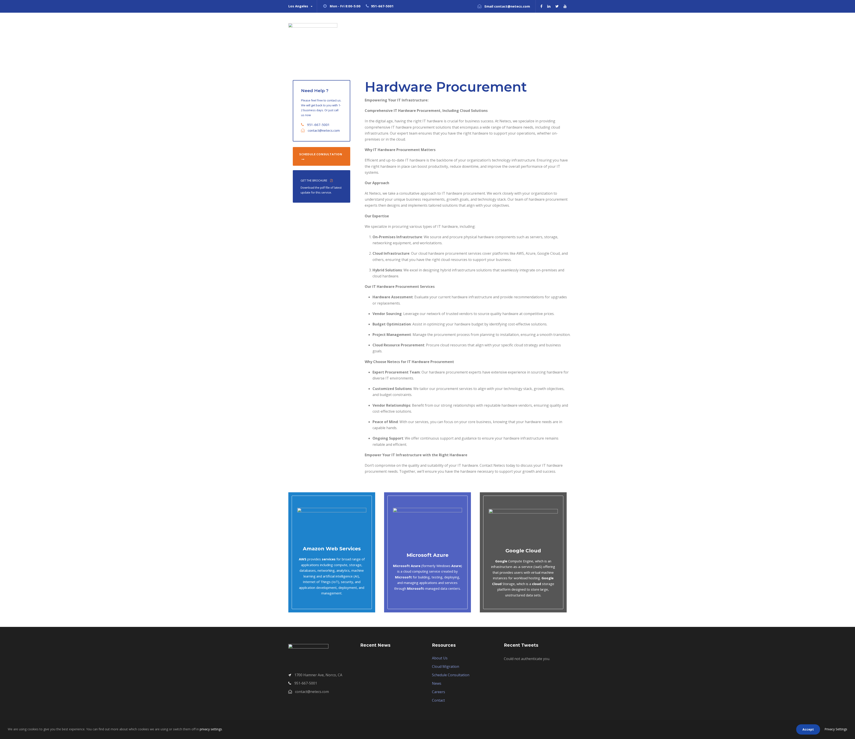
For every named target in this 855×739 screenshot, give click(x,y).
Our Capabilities (522, 29)
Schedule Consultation (450, 674)
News (436, 683)
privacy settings (211, 729)
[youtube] (565, 6)
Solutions (491, 29)
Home (438, 29)
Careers (438, 691)
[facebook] (541, 6)
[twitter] (557, 6)
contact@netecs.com (324, 130)
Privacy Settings (835, 729)
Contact (553, 29)
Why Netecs (463, 29)
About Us (440, 658)
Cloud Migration (445, 666)
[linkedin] (548, 6)
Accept (808, 729)
